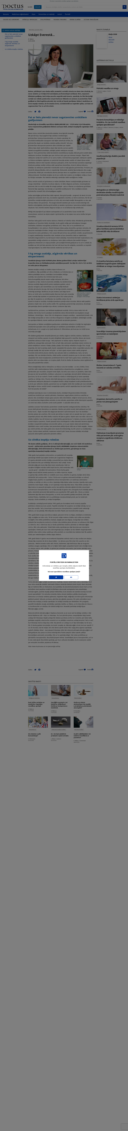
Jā (56, 577)
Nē (71, 577)
